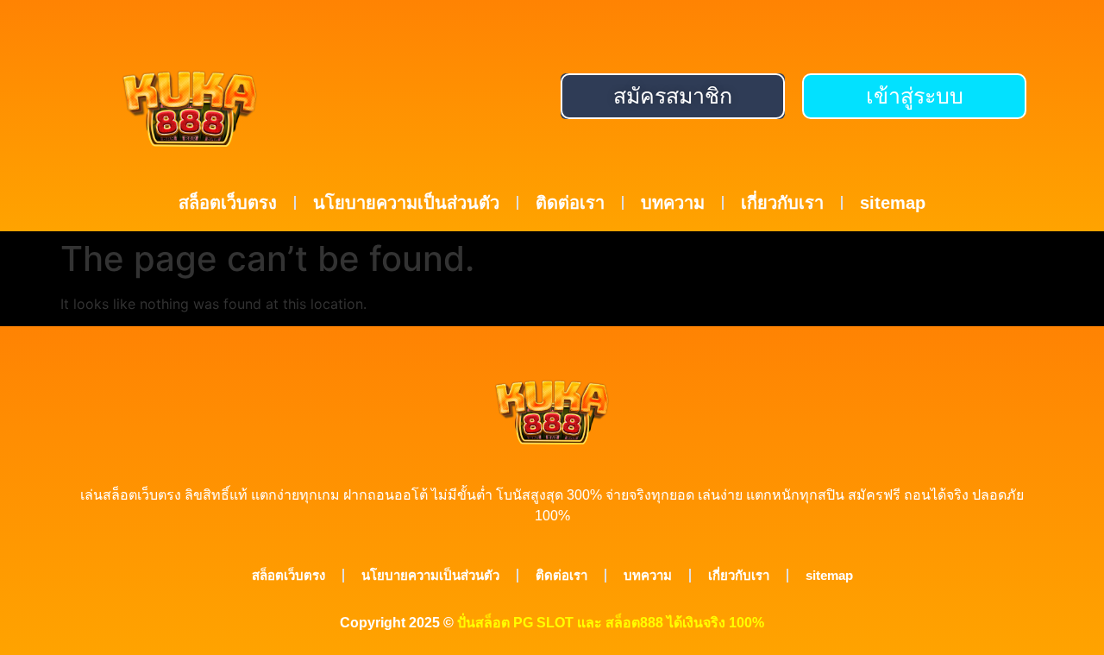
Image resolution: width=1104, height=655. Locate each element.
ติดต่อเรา (570, 202)
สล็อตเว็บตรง (228, 202)
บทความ (673, 202)
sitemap (892, 202)
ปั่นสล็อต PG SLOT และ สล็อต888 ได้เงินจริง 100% (610, 622)
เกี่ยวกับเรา (782, 202)
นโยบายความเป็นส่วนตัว (406, 202)
